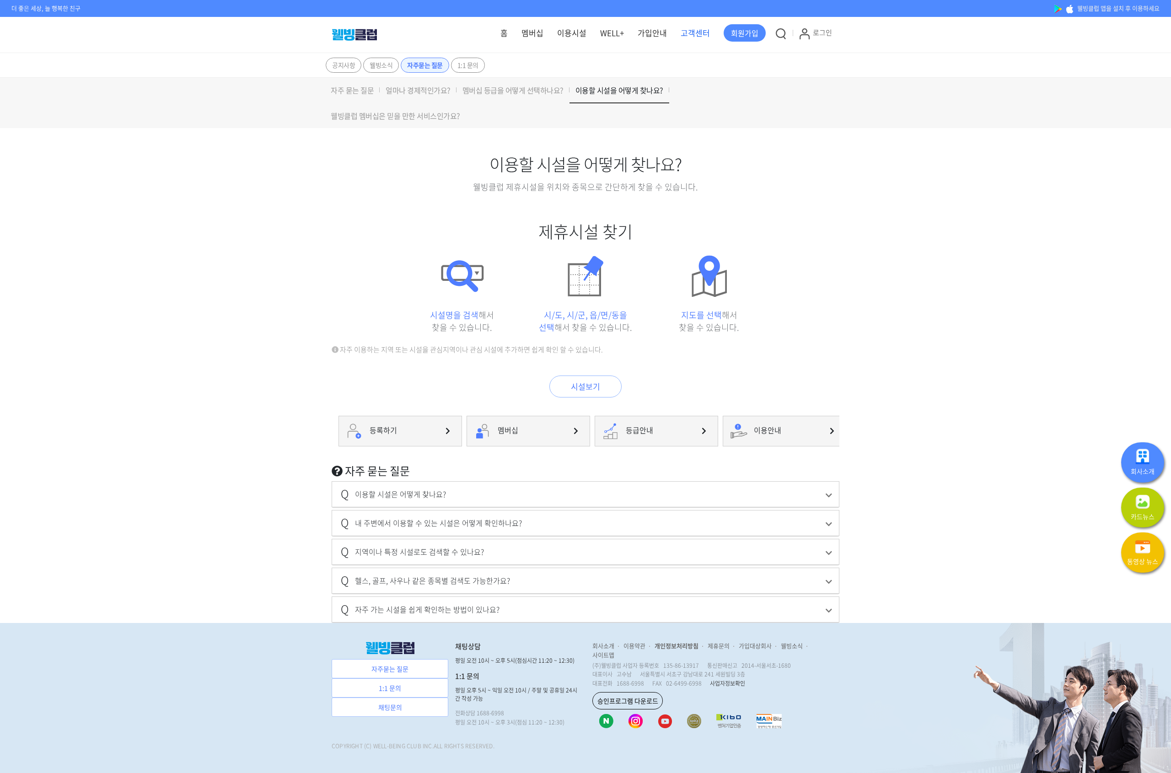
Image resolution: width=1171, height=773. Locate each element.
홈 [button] (504, 32)
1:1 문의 (467, 65)
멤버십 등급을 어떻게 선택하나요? (513, 90)
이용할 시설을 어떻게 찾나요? (619, 90)
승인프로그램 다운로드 (627, 700)
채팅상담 (468, 646)
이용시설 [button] (571, 32)
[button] (745, 33)
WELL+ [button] (612, 32)
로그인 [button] (822, 32)
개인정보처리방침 (676, 645)
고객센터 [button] (695, 32)
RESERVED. (479, 746)
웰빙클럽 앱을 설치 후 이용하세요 (1118, 8)
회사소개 (603, 645)
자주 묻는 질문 (352, 90)
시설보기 (585, 386)
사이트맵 (603, 654)
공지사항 (343, 65)
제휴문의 (719, 645)
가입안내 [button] (652, 32)
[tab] (585, 494)
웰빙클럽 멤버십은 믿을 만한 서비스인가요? (395, 115)
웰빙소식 (381, 65)
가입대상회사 (755, 645)
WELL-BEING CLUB (397, 746)
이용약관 (634, 645)
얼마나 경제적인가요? (418, 90)
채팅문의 (390, 707)
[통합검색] (781, 33)
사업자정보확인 (727, 683)
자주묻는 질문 (425, 65)
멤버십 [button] (532, 32)
